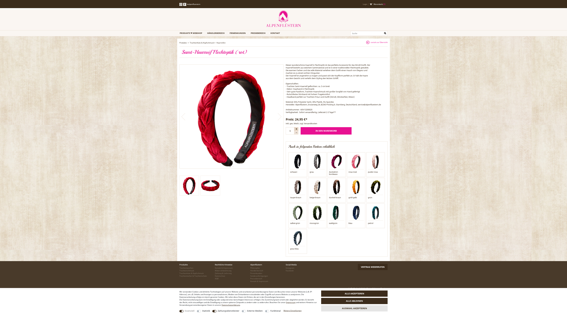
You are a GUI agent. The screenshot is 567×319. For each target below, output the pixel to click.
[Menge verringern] (296, 133)
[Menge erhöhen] (296, 129)
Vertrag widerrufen (372, 267)
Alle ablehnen (354, 301)
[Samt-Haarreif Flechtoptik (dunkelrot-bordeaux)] (336, 161)
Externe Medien (255, 310)
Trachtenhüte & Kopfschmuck (202, 42)
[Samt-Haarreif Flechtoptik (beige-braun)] (317, 186)
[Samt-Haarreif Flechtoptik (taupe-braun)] (297, 186)
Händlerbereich (216, 33)
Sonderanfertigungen (259, 276)
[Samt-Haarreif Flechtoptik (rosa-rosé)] (356, 161)
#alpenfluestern (193, 4)
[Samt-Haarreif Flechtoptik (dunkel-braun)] (336, 186)
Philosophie (255, 268)
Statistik (206, 310)
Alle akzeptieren (354, 293)
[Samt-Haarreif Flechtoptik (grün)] (375, 186)
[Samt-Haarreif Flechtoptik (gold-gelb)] (356, 186)
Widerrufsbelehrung (223, 270)
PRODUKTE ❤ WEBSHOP (191, 33)
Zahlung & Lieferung (223, 273)
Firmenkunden (238, 33)
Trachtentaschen (186, 268)
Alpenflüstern (283, 18)
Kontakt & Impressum (224, 268)
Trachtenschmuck (186, 270)
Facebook (184, 4)
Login (365, 4)
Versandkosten (310, 123)
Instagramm (180, 4)
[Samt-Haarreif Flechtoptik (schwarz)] (297, 161)
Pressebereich (258, 33)
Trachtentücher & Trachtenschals (193, 276)
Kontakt (275, 33)
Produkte (183, 42)
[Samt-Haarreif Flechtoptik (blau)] (356, 212)
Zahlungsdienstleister (228, 310)
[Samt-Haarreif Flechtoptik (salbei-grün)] (297, 212)
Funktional (275, 310)
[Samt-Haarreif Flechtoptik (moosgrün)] (317, 212)
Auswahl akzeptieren (354, 308)
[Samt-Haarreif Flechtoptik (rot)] (231, 116)
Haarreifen (220, 42)
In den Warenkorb (326, 130)
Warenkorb (379, 4)
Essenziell (189, 310)
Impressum (290, 302)
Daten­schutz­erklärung (231, 305)
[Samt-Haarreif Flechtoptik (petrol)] (375, 212)
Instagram (290, 268)
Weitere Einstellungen (293, 310)
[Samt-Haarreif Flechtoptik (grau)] (317, 161)
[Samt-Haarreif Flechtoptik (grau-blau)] (297, 238)
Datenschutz (220, 276)
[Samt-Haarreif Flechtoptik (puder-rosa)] (375, 161)
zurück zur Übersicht (379, 42)
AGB (217, 278)
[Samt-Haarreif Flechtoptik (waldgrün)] (336, 212)
